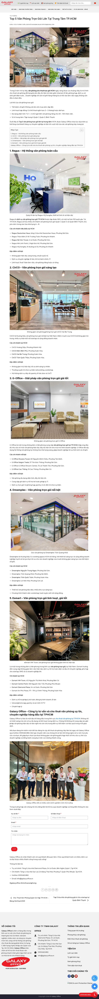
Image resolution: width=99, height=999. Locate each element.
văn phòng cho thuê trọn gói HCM (41, 91)
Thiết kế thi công (67, 9)
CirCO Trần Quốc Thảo (20, 358)
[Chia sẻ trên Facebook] (42, 889)
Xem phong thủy (48, 3)
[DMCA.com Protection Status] (79, 983)
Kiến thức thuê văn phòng (77, 939)
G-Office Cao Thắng (19, 469)
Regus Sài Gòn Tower (20, 240)
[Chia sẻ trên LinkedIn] (56, 889)
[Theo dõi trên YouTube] (76, 976)
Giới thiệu (14, 9)
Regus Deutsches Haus (21, 233)
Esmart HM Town (18, 680)
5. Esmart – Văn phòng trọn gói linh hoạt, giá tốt (28, 143)
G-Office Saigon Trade (20, 462)
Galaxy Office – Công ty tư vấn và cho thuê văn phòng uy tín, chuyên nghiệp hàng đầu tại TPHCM (47, 145)
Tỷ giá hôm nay (23, 3)
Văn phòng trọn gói (40, 9)
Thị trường (13, 16)
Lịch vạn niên (35, 3)
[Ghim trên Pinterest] (53, 889)
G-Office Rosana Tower (21, 459)
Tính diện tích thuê (62, 3)
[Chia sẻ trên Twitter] (46, 889)
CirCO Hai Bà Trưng (19, 354)
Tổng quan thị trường (75, 931)
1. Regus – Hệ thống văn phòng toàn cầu (26, 134)
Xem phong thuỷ (74, 961)
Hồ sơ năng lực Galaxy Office (78, 943)
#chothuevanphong (28, 883)
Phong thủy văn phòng (76, 935)
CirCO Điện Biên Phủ (20, 351)
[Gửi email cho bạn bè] (49, 889)
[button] (80, 130)
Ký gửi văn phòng (78, 9)
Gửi (14, 849)
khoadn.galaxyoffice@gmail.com (43, 24)
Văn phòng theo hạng (54, 9)
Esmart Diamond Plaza (21, 687)
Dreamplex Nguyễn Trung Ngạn (24, 571)
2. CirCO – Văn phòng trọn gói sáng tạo (25, 136)
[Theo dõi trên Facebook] (69, 976)
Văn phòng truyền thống (26, 9)
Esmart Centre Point (20, 684)
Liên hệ (86, 9)
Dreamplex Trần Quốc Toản (22, 577)
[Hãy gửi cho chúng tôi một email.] (72, 976)
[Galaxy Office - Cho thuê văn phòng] (7, 3)
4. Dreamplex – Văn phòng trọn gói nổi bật (27, 140)
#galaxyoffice (15, 883)
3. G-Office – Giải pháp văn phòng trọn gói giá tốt (29, 138)
